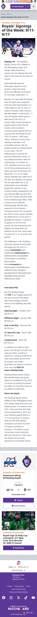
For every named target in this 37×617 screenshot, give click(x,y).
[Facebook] (4, 598)
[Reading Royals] (3, 6)
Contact (9, 586)
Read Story (19, 548)
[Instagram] (11, 598)
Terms (28, 586)
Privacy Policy (19, 586)
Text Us (29, 613)
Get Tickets (19, 6)
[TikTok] (26, 598)
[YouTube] (33, 598)
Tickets (20, 500)
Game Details (19, 506)
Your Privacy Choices (19, 589)
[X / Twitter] (18, 598)
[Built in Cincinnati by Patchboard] (18, 608)
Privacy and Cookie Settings (18, 592)
